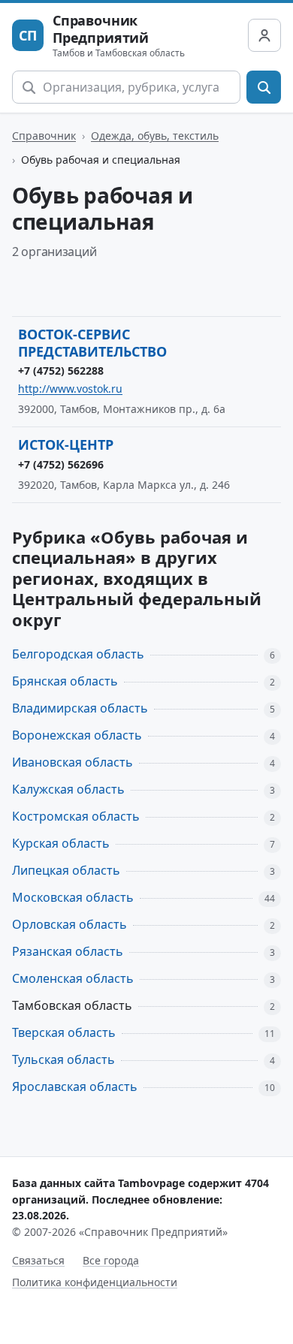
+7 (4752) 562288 (61, 370)
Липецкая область (66, 870)
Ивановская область (72, 762)
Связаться (38, 1260)
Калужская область (68, 789)
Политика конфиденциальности (94, 1282)
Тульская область (63, 1059)
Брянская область (65, 681)
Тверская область (64, 1032)
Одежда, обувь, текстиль (155, 135)
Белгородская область (78, 654)
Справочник (44, 135)
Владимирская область (80, 708)
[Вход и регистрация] (264, 35)
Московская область (73, 897)
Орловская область (69, 924)
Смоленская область (73, 978)
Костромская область (76, 816)
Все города (111, 1260)
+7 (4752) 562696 (61, 464)
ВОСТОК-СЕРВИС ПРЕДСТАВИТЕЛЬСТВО (92, 342)
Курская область (61, 843)
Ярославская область (74, 1086)
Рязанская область (67, 951)
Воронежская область (77, 735)
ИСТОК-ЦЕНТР (65, 444)
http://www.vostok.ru (70, 388)
